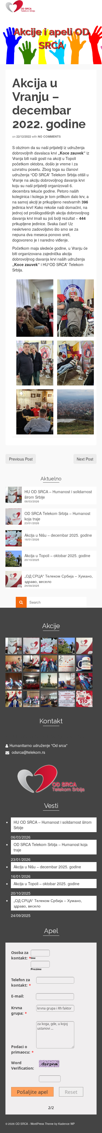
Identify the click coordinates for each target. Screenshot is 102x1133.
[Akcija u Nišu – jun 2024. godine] (14, 681)
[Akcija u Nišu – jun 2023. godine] (32, 699)
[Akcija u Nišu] (14, 663)
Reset (71, 1092)
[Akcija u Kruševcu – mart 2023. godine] (85, 699)
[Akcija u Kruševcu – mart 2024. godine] (49, 681)
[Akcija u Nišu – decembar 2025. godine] (49, 646)
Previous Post (21, 459)
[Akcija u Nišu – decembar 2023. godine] (85, 681)
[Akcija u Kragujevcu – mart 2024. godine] (67, 681)
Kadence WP (66, 1124)
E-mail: (17, 996)
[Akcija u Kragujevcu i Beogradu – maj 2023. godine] (49, 699)
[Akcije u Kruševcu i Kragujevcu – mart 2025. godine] (32, 663)
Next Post (85, 459)
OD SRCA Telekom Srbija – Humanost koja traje (57, 516)
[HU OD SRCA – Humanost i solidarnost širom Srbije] (14, 646)
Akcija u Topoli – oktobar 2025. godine (57, 555)
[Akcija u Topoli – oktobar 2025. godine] (67, 646)
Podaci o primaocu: (20, 1049)
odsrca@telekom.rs (28, 752)
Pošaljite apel (32, 1092)
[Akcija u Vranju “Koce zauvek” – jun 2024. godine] (32, 681)
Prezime (36, 969)
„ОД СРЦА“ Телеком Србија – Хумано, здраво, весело (58, 578)
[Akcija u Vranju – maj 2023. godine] (67, 699)
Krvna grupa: (17, 1010)
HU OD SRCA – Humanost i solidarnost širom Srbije (58, 494)
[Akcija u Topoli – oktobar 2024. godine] (67, 663)
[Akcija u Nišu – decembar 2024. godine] (49, 663)
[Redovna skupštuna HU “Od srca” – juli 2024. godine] (85, 663)
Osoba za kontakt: (19, 955)
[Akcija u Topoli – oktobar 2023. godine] (14, 699)
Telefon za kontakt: (20, 982)
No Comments (49, 136)
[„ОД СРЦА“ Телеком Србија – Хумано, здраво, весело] (85, 646)
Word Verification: (22, 1065)
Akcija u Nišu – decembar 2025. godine (58, 535)
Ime (33, 957)
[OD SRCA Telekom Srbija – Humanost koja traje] (32, 646)
